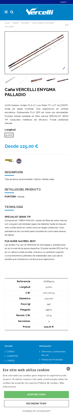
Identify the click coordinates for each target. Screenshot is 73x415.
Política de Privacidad (52, 359)
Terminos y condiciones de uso (53, 353)
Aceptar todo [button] (36, 394)
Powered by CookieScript (37, 411)
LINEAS (11, 360)
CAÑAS (10, 351)
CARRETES (12, 356)
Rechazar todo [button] (36, 403)
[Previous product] (66, 25)
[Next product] (67, 25)
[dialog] (36, 389)
